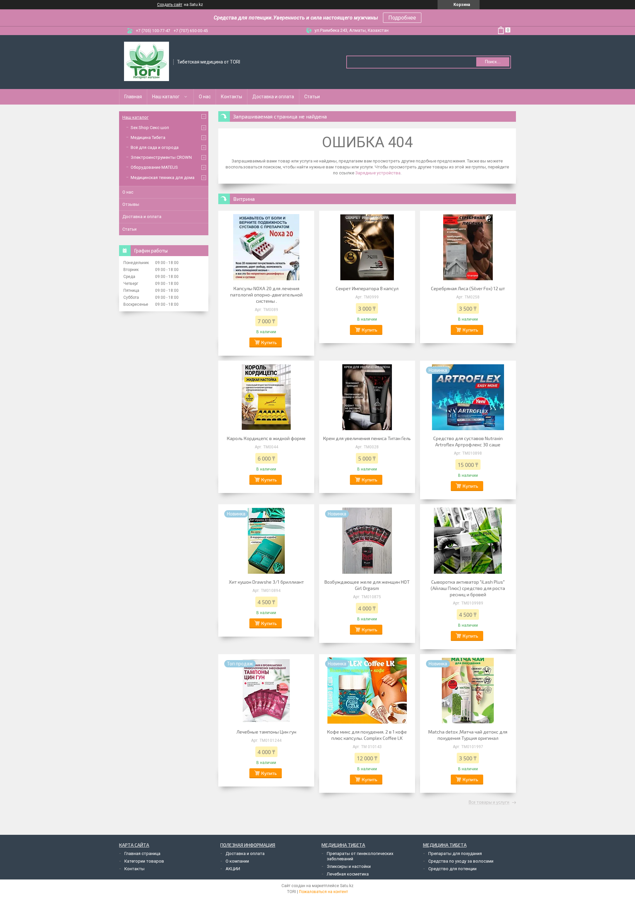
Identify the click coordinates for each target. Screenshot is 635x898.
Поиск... (493, 61)
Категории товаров (144, 861)
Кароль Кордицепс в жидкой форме (266, 438)
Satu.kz (347, 885)
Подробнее (402, 18)
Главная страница (142, 853)
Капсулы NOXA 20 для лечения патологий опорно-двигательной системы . (266, 295)
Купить (269, 342)
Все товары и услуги (489, 802)
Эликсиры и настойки (349, 866)
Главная (133, 96)
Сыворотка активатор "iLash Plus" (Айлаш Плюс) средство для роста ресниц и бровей (468, 588)
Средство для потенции (452, 868)
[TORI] (146, 61)
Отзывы (130, 204)
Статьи (312, 96)
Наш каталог (166, 96)
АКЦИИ (233, 868)
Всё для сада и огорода (155, 147)
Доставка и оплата (273, 96)
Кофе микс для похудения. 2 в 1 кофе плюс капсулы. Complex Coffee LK (367, 735)
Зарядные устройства (378, 172)
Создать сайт (169, 4)
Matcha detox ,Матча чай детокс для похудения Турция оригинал (467, 735)
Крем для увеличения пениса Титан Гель (367, 438)
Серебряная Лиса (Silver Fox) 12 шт (468, 288)
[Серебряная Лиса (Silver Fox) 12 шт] (468, 247)
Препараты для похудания (455, 853)
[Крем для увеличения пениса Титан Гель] (367, 397)
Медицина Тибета (148, 137)
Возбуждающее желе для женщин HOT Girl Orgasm (367, 585)
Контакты (231, 96)
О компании (237, 861)
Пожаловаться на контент (323, 891)
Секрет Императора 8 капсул (367, 288)
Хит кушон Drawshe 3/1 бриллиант (266, 582)
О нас (205, 96)
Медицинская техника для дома (162, 177)
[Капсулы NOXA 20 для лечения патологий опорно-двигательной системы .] (266, 247)
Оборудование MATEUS (154, 167)
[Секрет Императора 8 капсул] (367, 247)
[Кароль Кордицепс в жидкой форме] (266, 397)
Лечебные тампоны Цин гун (266, 732)
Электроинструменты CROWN (161, 157)
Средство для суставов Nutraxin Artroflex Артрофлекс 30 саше (468, 441)
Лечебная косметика (348, 874)
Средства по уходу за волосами (460, 861)
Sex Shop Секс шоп (150, 127)
